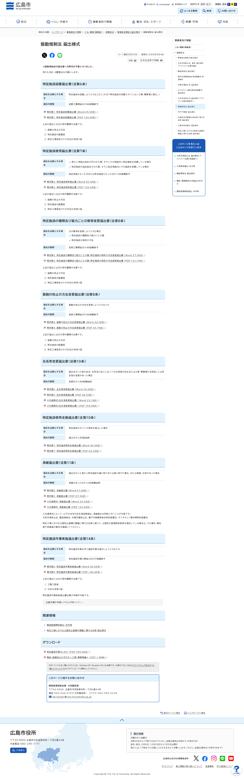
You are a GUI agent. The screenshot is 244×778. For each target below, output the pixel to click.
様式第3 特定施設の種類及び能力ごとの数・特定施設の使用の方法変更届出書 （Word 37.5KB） (95, 255)
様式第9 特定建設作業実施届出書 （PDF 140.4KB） (74, 572)
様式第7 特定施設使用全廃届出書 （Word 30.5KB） (74, 445)
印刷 (131, 60)
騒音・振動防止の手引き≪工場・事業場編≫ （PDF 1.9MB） (76, 657)
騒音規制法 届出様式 (186, 71)
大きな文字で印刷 (149, 60)
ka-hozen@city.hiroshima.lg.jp (72, 697)
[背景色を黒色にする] (235, 4)
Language (164, 4)
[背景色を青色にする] (228, 4)
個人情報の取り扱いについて (189, 766)
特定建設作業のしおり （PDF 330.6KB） (67, 652)
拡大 (208, 4)
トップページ (57, 32)
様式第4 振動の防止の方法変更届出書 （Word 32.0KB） (76, 322)
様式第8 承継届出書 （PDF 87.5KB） (66, 496)
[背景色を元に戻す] (224, 4)
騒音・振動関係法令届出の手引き (190, 182)
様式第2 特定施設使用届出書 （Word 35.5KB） (71, 182)
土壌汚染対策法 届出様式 (188, 125)
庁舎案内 (20, 750)
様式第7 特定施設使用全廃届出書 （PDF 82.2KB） (73, 451)
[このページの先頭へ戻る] (122, 720)
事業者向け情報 (74, 32)
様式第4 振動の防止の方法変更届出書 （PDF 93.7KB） (75, 328)
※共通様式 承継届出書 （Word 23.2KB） (68, 502)
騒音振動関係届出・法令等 (59, 625)
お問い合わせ (229, 11)
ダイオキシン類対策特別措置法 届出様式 (190, 91)
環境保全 (110, 32)
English (151, 4)
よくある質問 (190, 11)
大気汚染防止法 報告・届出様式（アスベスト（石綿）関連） (191, 64)
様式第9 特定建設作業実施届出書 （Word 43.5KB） (74, 567)
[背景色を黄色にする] (232, 4)
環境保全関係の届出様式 (128, 32)
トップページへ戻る (196, 713)
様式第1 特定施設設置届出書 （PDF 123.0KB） (71, 117)
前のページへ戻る (172, 713)
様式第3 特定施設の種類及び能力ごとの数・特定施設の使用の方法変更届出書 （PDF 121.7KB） (95, 261)
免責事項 (209, 766)
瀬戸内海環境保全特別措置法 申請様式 (191, 78)
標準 (202, 4)
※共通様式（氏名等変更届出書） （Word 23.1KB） (72, 400)
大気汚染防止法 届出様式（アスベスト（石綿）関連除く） (191, 100)
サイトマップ (167, 766)
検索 (209, 11)
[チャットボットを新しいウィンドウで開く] (236, 775)
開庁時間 (138, 733)
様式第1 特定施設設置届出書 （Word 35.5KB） (71, 112)
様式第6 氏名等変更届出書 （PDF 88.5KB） (70, 395)
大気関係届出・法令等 (186, 166)
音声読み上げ (181, 4)
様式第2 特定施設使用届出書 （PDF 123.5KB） (71, 187)
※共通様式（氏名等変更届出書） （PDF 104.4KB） (72, 406)
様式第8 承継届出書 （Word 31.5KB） (67, 490)
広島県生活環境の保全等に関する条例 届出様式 (191, 119)
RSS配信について (225, 766)
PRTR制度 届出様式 (186, 112)
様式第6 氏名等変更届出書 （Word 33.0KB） (70, 389)
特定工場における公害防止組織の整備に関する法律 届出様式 (76, 630)
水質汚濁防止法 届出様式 (188, 85)
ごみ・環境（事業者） (93, 32)
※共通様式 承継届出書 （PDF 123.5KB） (68, 507)
